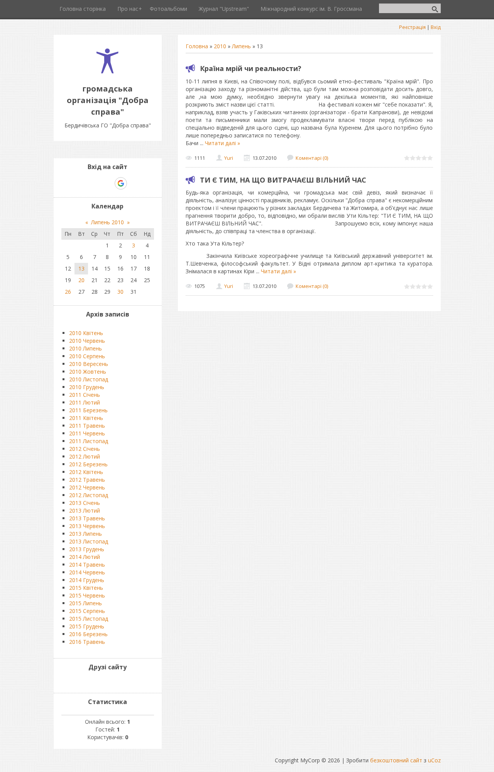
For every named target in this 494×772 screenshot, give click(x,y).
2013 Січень (84, 502)
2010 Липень (85, 348)
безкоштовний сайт (396, 760)
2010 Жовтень (87, 371)
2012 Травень (87, 479)
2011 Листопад (88, 441)
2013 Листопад (88, 541)
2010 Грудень (86, 387)
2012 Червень (87, 487)
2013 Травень (87, 518)
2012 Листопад (88, 495)
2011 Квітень (86, 418)
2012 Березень (88, 464)
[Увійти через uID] (94, 183)
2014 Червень (87, 572)
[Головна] (107, 71)
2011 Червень (87, 433)
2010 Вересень (88, 363)
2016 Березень (88, 634)
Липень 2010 (107, 222)
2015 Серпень (87, 611)
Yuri (228, 157)
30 (120, 291)
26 (68, 291)
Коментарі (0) (312, 157)
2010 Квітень (86, 333)
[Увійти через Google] (121, 183)
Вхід (436, 27)
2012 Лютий (84, 456)
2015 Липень (85, 603)
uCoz (434, 760)
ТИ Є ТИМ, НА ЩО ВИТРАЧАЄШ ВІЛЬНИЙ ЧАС (283, 180)
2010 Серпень (87, 356)
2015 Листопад (88, 618)
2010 (220, 46)
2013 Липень (85, 533)
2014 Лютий (84, 556)
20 (81, 280)
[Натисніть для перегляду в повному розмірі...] (303, 135)
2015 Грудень (86, 626)
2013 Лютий (84, 510)
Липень (241, 46)
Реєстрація (412, 27)
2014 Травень (87, 564)
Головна (197, 46)
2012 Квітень (86, 472)
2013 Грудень (86, 549)
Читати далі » (222, 143)
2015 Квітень (86, 587)
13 (81, 268)
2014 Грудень (86, 580)
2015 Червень (87, 595)
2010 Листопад (88, 379)
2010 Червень (87, 340)
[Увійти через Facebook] (107, 183)
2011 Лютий (84, 402)
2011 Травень (87, 425)
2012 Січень (84, 448)
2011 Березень (88, 410)
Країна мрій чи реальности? (250, 68)
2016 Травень (87, 641)
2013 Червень (87, 526)
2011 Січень (84, 394)
